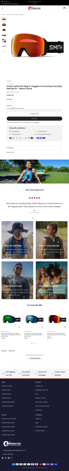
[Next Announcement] (44, 3)
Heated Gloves (6, 394)
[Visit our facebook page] (2, 2)
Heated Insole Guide (8, 435)
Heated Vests (6, 390)
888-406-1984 (8, 454)
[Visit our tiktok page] (9, 2)
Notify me (34, 118)
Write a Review (36, 358)
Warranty (38, 410)
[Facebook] (2, 458)
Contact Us (39, 386)
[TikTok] (11, 458)
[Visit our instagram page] (4, 2)
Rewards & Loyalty (41, 402)
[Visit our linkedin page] (7, 2)
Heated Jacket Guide (9, 419)
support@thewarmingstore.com (10, 4)
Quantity (9, 99)
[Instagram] (5, 458)
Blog (36, 423)
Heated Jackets (7, 386)
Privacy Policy (39, 431)
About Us (38, 419)
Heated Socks (6, 398)
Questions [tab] (11, 351)
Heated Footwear (7, 406)
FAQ (36, 394)
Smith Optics (10, 84)
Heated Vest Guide (8, 423)
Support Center (40, 398)
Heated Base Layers (8, 402)
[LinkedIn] (8, 458)
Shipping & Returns (41, 390)
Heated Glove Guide (8, 427)
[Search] (66, 8)
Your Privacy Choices (42, 406)
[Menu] (2, 8)
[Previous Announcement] (25, 3)
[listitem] (34, 2)
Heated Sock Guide (8, 431)
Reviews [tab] (4, 351)
